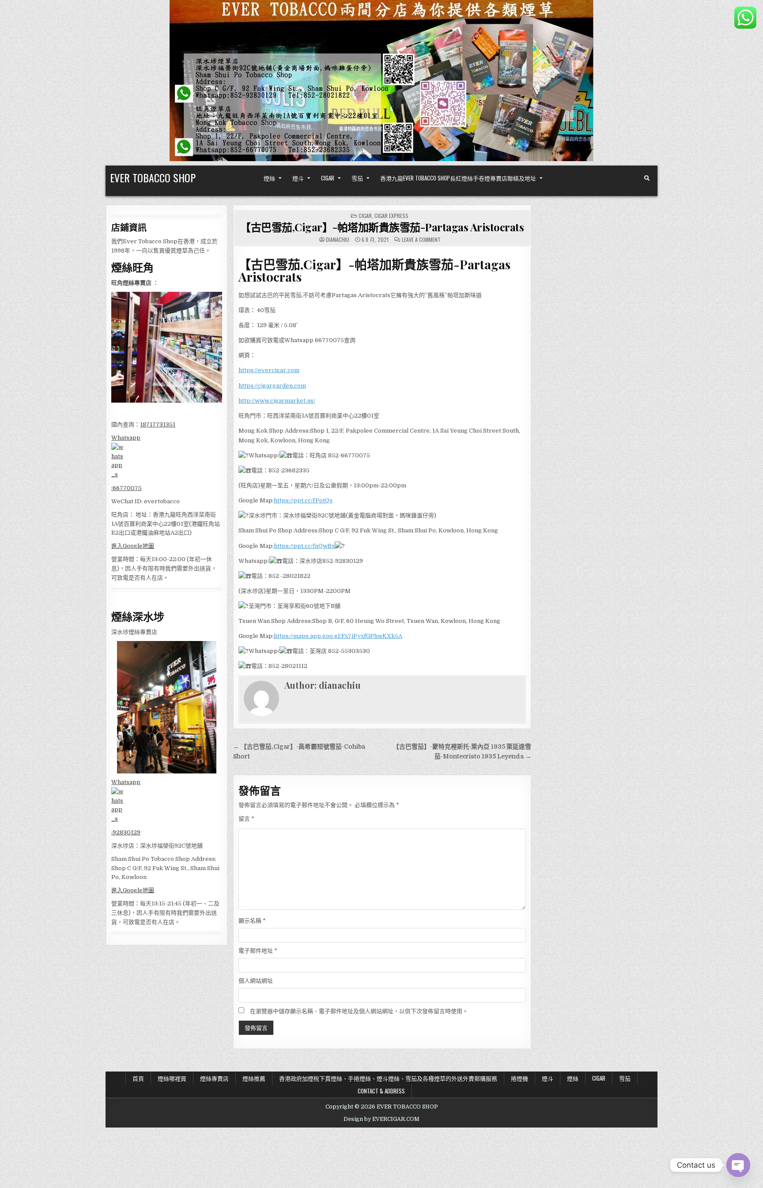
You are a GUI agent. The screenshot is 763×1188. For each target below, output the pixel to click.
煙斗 (298, 177)
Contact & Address (381, 1090)
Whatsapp (125, 437)
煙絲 (269, 177)
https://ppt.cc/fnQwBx (304, 546)
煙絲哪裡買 (172, 1078)
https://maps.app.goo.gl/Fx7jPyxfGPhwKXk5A (338, 636)
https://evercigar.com (268, 370)
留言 (246, 818)
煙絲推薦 (253, 1078)
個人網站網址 (255, 980)
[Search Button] (647, 178)
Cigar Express (391, 215)
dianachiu (337, 239)
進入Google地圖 (132, 546)
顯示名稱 (252, 920)
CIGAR (327, 177)
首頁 (138, 1078)
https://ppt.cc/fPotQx (303, 500)
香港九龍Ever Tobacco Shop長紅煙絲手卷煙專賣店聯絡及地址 (458, 177)
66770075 (127, 488)
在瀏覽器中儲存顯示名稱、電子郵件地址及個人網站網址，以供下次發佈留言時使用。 (359, 1011)
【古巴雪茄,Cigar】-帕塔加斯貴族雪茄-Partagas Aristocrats (382, 227)
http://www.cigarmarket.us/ (276, 400)
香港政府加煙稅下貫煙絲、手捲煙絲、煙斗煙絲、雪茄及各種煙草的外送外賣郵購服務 (388, 1078)
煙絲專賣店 (214, 1078)
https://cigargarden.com (272, 385)
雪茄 (357, 177)
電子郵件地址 (257, 950)
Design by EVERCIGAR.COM (381, 1119)
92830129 (126, 832)
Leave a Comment (421, 239)
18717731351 (157, 424)
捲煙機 (519, 1078)
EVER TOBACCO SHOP (153, 177)
